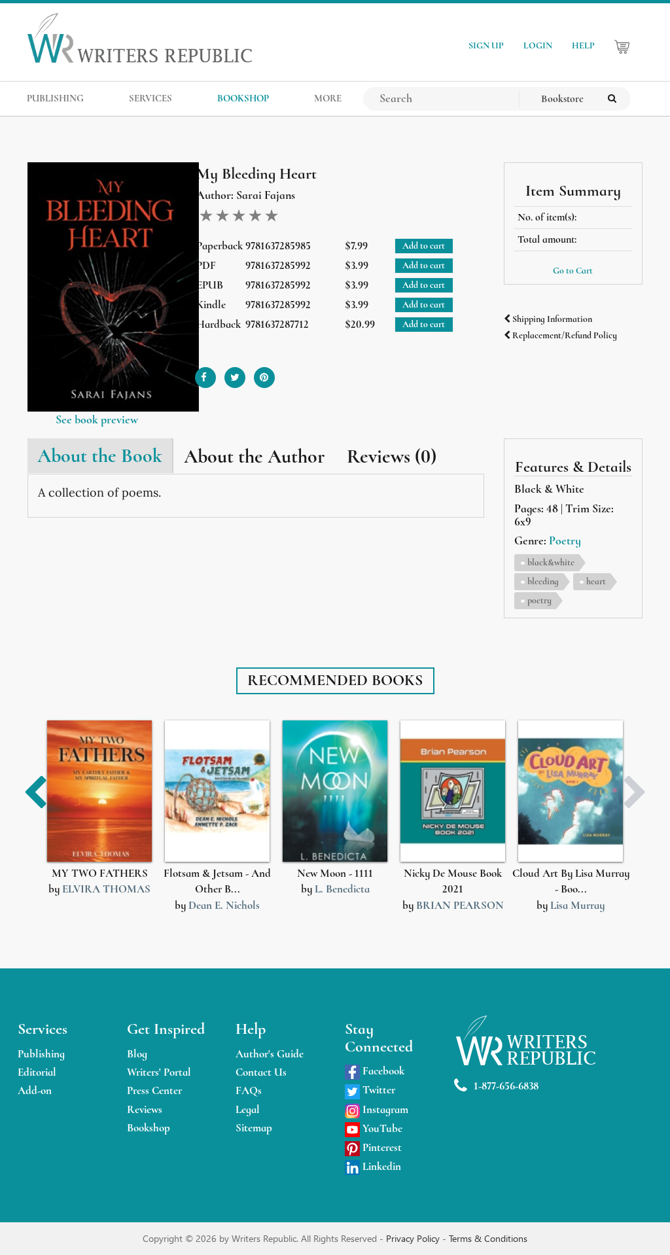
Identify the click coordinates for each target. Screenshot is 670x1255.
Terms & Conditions (488, 1238)
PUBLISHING (55, 98)
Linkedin (380, 1166)
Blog (137, 1054)
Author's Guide (270, 1054)
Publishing (41, 1054)
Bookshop (148, 1128)
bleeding (543, 581)
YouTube (381, 1128)
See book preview (97, 419)
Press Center (154, 1090)
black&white (550, 562)
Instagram (384, 1109)
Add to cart (423, 245)
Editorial (37, 1072)
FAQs (249, 1090)
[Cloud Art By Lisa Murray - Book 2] (570, 791)
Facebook (382, 1071)
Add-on (35, 1090)
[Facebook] (205, 372)
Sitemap (254, 1128)
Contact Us (261, 1072)
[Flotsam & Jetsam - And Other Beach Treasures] (217, 791)
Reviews (144, 1109)
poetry (539, 600)
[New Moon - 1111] (335, 791)
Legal (248, 1109)
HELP (583, 45)
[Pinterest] (264, 372)
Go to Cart (573, 270)
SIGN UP (486, 45)
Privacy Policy (414, 1238)
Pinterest (381, 1147)
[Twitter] (234, 372)
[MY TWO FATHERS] (99, 791)
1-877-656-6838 (506, 1086)
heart (596, 581)
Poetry (565, 540)
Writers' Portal (159, 1072)
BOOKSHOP (243, 98)
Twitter (377, 1090)
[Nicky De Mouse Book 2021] (452, 791)
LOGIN (537, 45)
